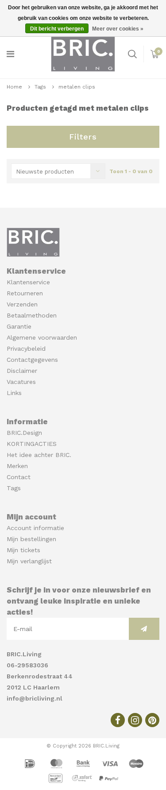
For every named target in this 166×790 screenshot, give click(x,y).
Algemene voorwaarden (42, 337)
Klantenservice (28, 282)
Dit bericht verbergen (57, 29)
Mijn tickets (23, 550)
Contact (19, 476)
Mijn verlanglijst (29, 561)
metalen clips (76, 87)
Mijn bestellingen (31, 538)
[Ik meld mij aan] (144, 629)
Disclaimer (22, 370)
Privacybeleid (26, 348)
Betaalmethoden (32, 315)
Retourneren (25, 293)
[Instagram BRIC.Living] (135, 720)
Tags (40, 87)
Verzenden (22, 304)
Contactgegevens (32, 359)
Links (14, 392)
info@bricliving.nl (34, 698)
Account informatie (35, 527)
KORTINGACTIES (32, 443)
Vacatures (21, 381)
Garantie (19, 326)
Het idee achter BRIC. (39, 454)
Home (14, 87)
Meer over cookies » (117, 29)
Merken (17, 465)
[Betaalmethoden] (31, 763)
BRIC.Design (24, 432)
